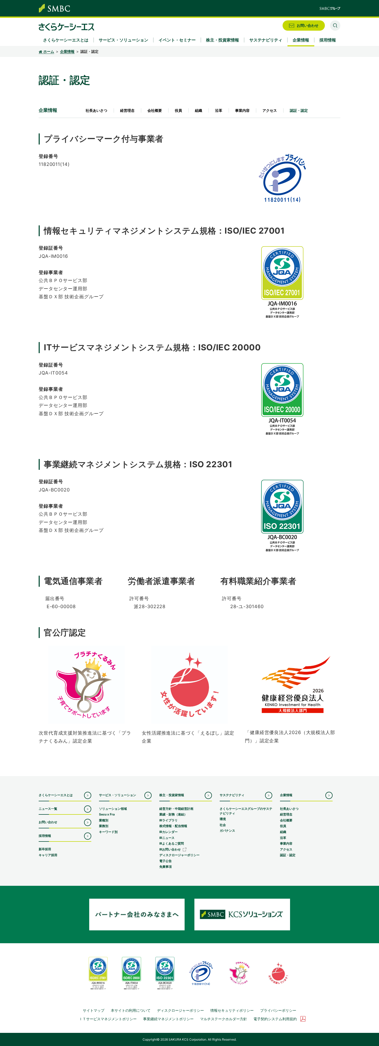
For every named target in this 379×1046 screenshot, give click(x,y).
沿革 (218, 110)
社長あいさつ (96, 110)
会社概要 (154, 110)
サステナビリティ (232, 795)
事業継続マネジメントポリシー (168, 1019)
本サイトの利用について (131, 1010)
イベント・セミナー (177, 40)
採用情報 (45, 836)
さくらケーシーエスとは (56, 795)
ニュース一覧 (48, 809)
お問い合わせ (48, 822)
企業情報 (67, 51)
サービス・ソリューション (117, 795)
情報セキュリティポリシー (232, 1010)
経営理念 (127, 110)
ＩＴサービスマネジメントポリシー (108, 1019)
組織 (198, 110)
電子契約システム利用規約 (275, 1019)
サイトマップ (93, 1010)
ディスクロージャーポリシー (180, 1010)
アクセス (269, 110)
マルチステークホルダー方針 (223, 1019)
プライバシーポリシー (278, 1010)
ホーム (48, 51)
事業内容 (242, 110)
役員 (178, 110)
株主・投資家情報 (171, 795)
